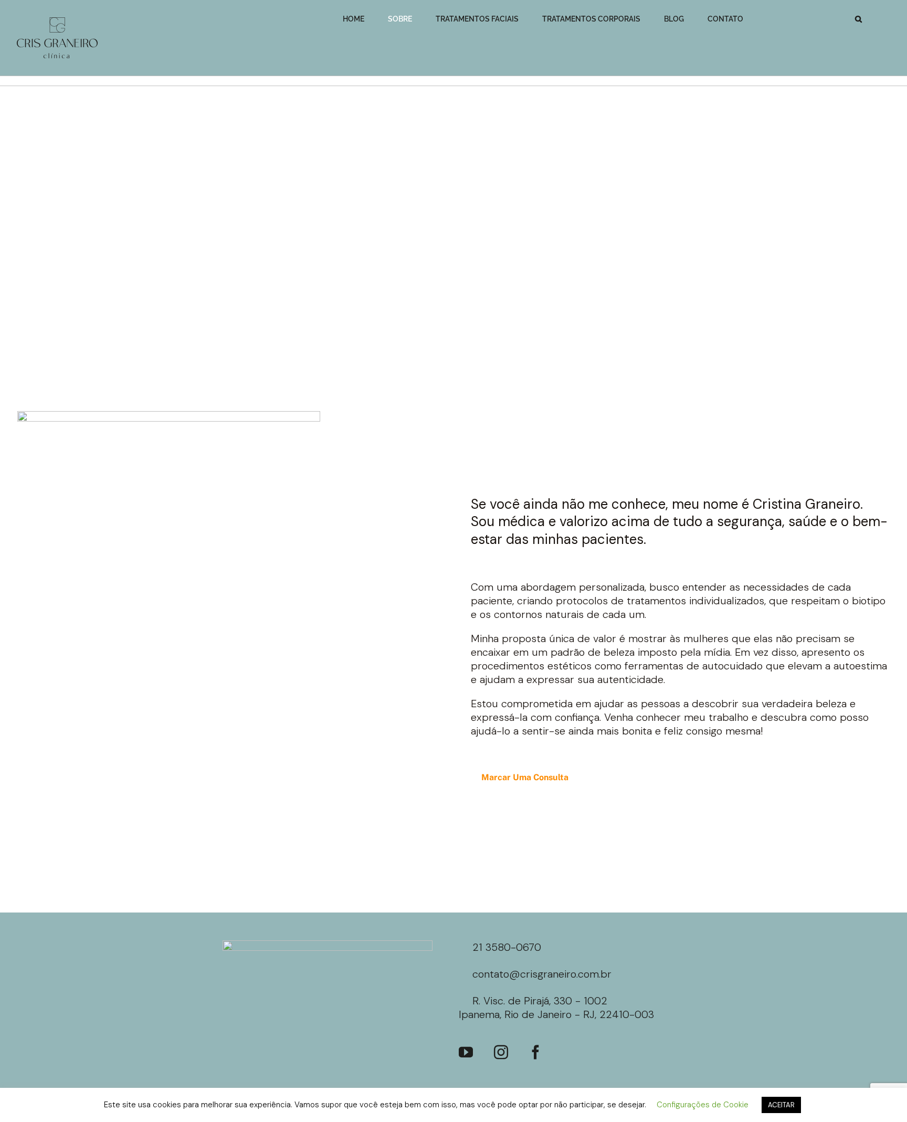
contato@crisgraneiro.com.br (541, 974)
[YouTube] (466, 1052)
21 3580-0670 (506, 947)
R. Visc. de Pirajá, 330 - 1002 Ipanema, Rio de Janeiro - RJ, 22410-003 (556, 1007)
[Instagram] (501, 1052)
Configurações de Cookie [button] (702, 1104)
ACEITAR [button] (781, 1104)
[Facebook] (536, 1052)
